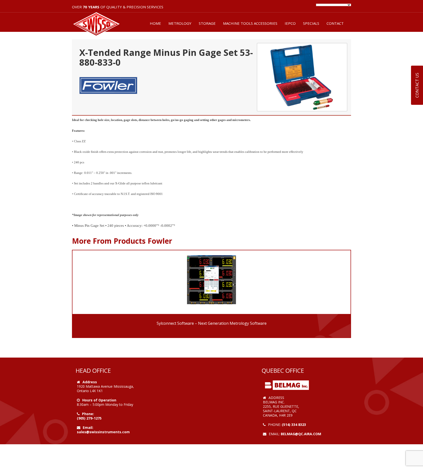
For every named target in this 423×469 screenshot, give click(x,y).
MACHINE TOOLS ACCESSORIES (250, 23)
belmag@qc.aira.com (301, 434)
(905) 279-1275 (89, 418)
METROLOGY (179, 23)
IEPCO (290, 23)
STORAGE (207, 23)
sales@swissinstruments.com (103, 432)
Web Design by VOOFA (282, 438)
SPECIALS (311, 23)
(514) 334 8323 (294, 424)
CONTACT (335, 23)
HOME (155, 23)
